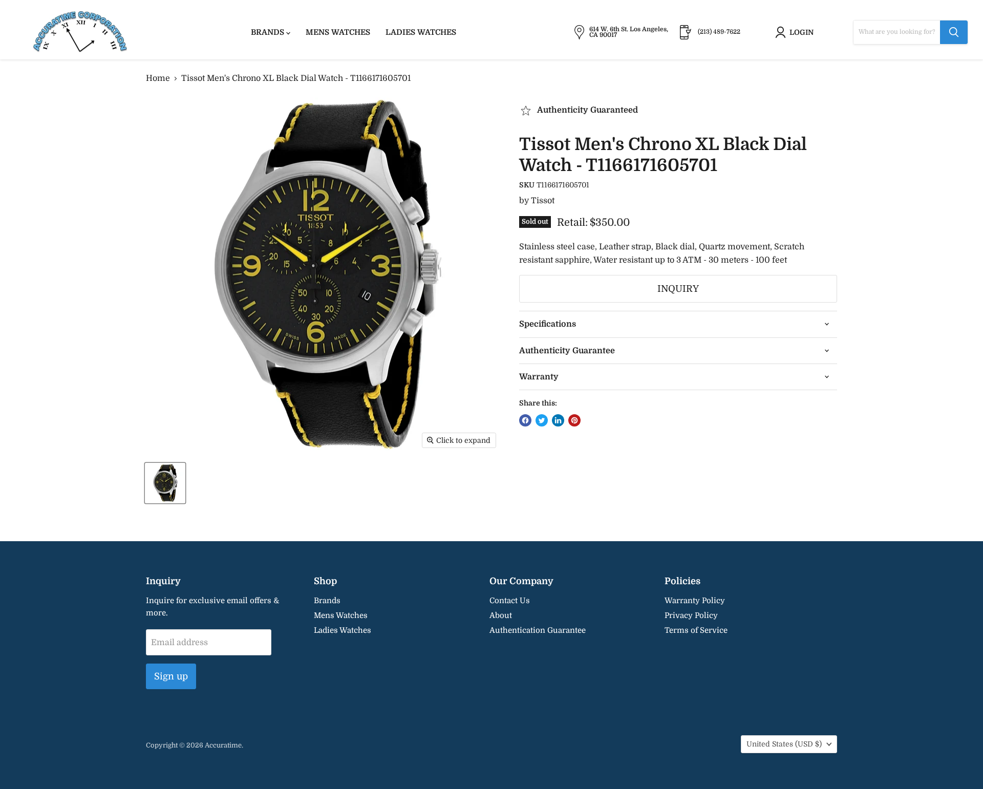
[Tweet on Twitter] (542, 420)
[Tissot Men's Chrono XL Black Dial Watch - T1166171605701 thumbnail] (165, 483)
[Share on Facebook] (525, 420)
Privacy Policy (691, 615)
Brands (268, 32)
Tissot (542, 200)
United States (784, 744)
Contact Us (509, 600)
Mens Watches (338, 32)
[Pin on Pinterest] (574, 420)
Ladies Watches (421, 32)
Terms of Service (696, 630)
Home (158, 78)
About (500, 615)
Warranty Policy (695, 600)
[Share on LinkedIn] (558, 420)
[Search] (954, 32)
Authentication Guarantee (537, 630)
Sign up (171, 676)
